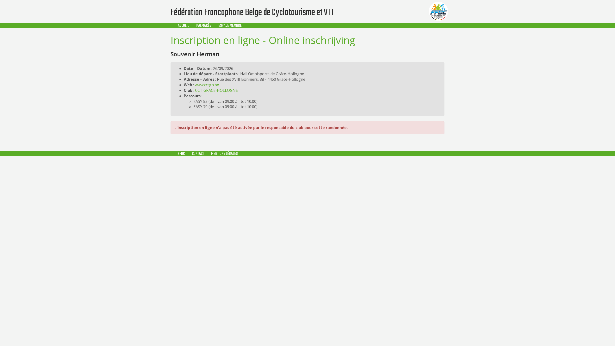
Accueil (183, 25)
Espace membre (230, 25)
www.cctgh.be (207, 84)
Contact (198, 153)
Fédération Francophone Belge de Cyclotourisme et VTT (252, 13)
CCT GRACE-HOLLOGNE (216, 90)
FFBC (181, 153)
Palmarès (203, 25)
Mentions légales (224, 153)
